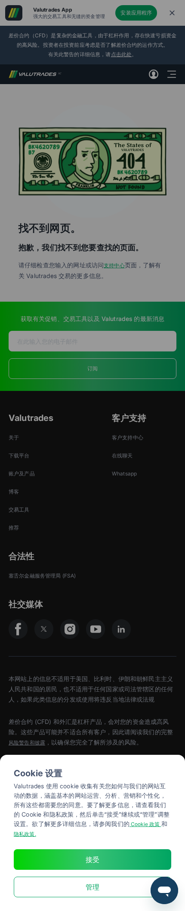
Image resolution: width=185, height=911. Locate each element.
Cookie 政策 (145, 824)
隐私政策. (25, 834)
